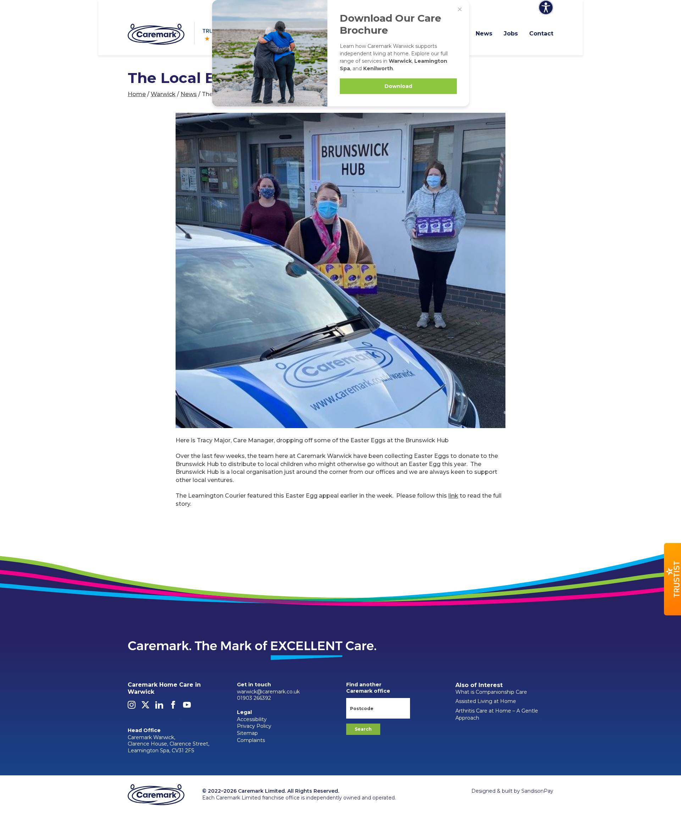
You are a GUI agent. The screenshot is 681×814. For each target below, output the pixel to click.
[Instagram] (131, 707)
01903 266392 (254, 698)
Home (137, 94)
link (453, 495)
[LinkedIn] (159, 707)
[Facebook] (173, 707)
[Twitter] (145, 707)
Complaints (251, 740)
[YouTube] (187, 707)
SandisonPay (537, 791)
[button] (672, 579)
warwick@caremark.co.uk (268, 691)
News (484, 33)
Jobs (511, 33)
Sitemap (247, 733)
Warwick (163, 94)
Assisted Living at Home (485, 701)
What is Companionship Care (491, 692)
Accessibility (252, 719)
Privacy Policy (254, 726)
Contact (541, 33)
